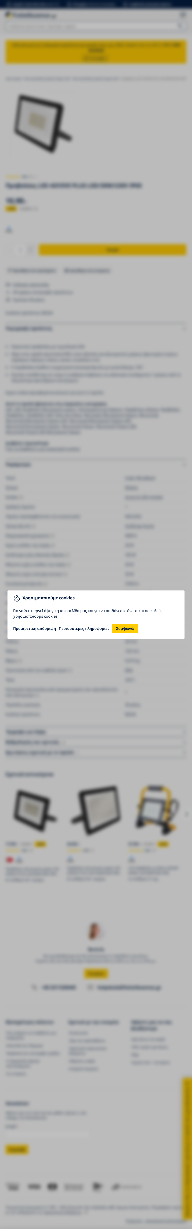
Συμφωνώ (125, 628)
